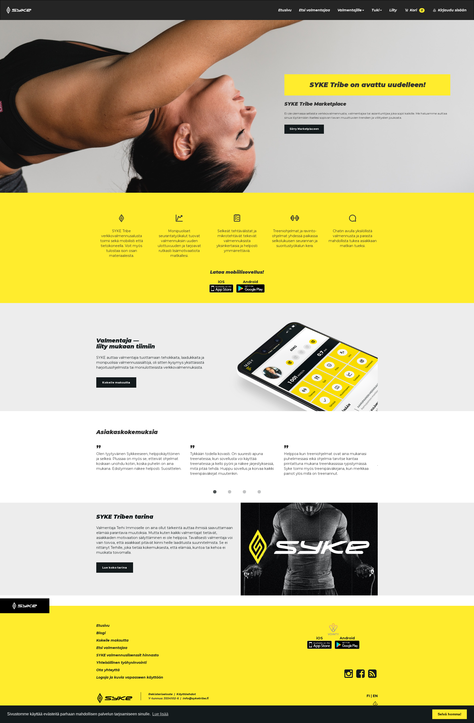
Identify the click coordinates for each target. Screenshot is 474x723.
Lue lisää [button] (160, 714)
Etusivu (285, 10)
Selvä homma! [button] (449, 714)
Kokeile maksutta (116, 382)
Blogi (101, 633)
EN (375, 696)
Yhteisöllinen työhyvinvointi (121, 662)
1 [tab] (214, 492)
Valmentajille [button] (349, 10)
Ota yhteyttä (108, 670)
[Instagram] (348, 674)
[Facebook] (360, 674)
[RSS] (372, 674)
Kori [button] (416, 10)
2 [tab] (229, 492)
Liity (393, 10)
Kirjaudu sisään (452, 10)
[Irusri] (375, 703)
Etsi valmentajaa (314, 10)
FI (368, 696)
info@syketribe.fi (196, 698)
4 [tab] (259, 492)
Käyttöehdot (186, 694)
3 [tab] (244, 492)
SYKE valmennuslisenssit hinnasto (127, 655)
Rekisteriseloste (160, 694)
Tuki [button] (375, 10)
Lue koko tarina (114, 567)
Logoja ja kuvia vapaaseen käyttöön (129, 677)
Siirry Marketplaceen (304, 129)
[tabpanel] (143, 457)
